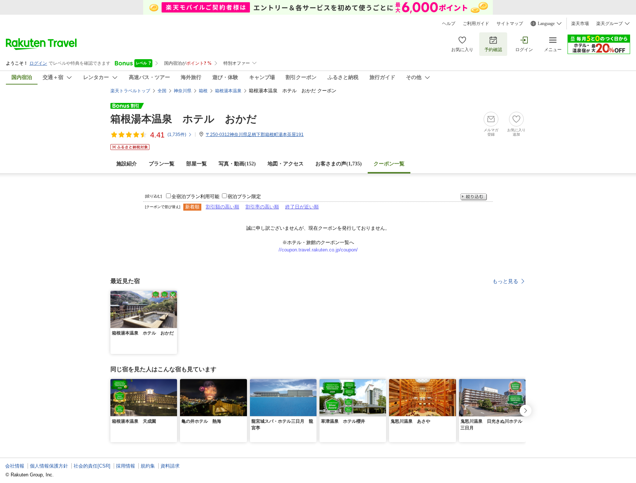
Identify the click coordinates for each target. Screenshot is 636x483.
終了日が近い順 (302, 207)
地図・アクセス (286, 164)
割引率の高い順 (262, 207)
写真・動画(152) (237, 164)
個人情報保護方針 (49, 466)
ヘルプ (448, 23)
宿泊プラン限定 (244, 196)
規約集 (148, 466)
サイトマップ (510, 23)
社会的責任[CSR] (92, 466)
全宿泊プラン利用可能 (195, 196)
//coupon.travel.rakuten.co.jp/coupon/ (318, 250)
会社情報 (14, 466)
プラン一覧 (161, 164)
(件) (176, 134)
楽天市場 (580, 23)
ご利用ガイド (476, 23)
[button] (172, 295)
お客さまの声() (338, 164)
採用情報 (125, 466)
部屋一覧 (196, 164)
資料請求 (170, 466)
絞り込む (473, 196)
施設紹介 (126, 164)
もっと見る (505, 281)
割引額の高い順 (222, 207)
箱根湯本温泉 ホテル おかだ (183, 119)
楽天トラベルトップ (130, 90)
